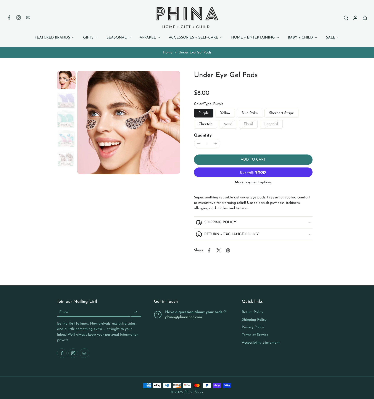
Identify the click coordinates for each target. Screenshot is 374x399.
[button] (253, 159)
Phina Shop (193, 392)
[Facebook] (9, 17)
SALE (330, 37)
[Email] (28, 17)
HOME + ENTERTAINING (253, 37)
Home (167, 52)
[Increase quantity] (215, 143)
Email (64, 312)
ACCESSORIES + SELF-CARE (193, 37)
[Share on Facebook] (209, 250)
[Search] (346, 17)
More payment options (253, 182)
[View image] (66, 80)
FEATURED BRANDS (52, 37)
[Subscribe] (136, 312)
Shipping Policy (254, 320)
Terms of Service (255, 335)
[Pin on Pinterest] (228, 250)
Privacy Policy (253, 327)
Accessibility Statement (261, 342)
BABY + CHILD (300, 37)
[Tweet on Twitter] (218, 250)
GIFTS (88, 37)
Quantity (203, 136)
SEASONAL (116, 37)
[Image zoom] (128, 122)
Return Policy (252, 312)
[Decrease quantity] (198, 143)
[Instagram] (18, 17)
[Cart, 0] (365, 17)
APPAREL (148, 37)
